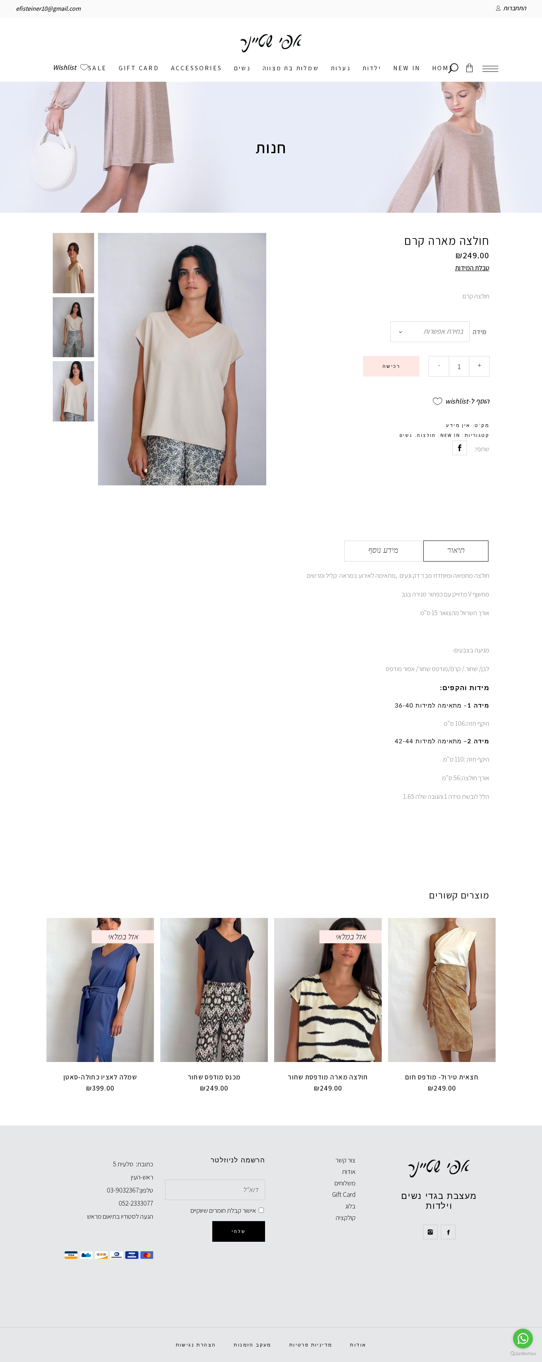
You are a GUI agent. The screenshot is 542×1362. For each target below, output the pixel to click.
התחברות (514, 8)
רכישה (391, 366)
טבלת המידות (472, 268)
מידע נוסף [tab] (383, 550)
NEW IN (450, 435)
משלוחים (345, 1183)
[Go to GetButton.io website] (523, 1353)
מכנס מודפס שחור (214, 1077)
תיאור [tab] (456, 550)
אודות (349, 1171)
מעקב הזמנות (252, 1345)
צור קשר (345, 1160)
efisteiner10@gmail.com (48, 8)
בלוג (350, 1206)
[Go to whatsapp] (523, 1339)
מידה (479, 331)
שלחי (239, 1231)
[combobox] (430, 331)
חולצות (426, 435)
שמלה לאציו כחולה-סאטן (100, 1077)
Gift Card (344, 1194)
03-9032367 (123, 1190)
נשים (406, 435)
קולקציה (346, 1217)
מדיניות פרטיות (311, 1345)
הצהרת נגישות (196, 1345)
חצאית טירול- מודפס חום (442, 1077)
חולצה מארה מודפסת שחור (328, 1077)
